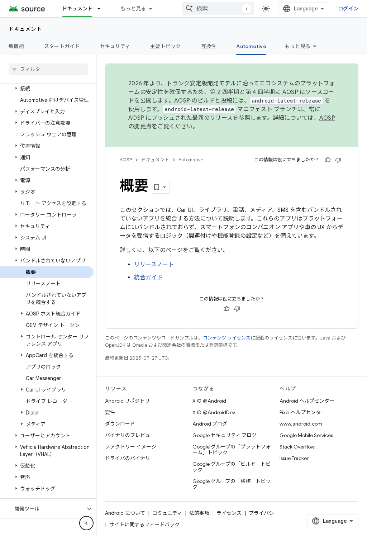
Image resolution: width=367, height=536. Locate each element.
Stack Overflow (297, 446)
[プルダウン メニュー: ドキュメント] (102, 8)
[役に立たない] (338, 160)
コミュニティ (167, 513)
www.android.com (301, 424)
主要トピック (165, 46)
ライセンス (229, 513)
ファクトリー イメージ (130, 446)
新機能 (16, 46)
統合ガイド (148, 277)
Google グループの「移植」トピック (231, 484)
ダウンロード (120, 424)
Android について (125, 513)
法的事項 (199, 513)
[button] (47, 88)
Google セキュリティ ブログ (224, 435)
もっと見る (133, 8)
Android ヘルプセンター (307, 401)
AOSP (126, 160)
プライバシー (264, 513)
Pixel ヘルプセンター (303, 412)
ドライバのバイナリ (127, 458)
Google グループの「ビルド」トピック (231, 467)
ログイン (348, 8)
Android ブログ (209, 424)
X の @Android (209, 401)
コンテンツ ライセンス (227, 338)
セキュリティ (115, 46)
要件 (110, 412)
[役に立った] (327, 160)
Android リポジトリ (127, 401)
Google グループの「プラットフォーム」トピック (231, 449)
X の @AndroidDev (213, 412)
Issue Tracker (294, 458)
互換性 (208, 46)
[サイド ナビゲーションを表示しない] (86, 523)
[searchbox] (48, 69)
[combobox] (218, 8)
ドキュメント (77, 8)
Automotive (251, 46)
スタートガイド (62, 46)
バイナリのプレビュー (130, 435)
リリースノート (154, 264)
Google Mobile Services (306, 435)
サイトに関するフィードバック (144, 524)
